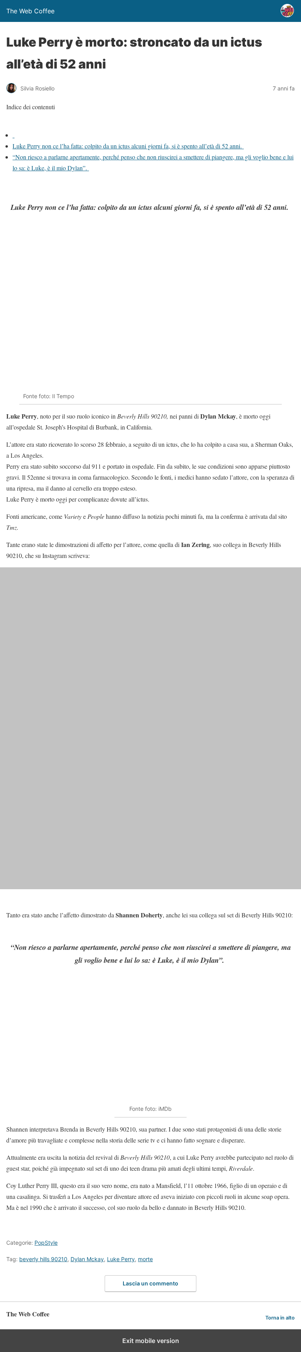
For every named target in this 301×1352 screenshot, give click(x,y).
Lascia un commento (150, 1283)
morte (145, 1259)
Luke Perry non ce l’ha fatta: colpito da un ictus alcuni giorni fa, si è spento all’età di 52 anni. (128, 146)
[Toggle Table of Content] (12, 124)
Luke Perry (121, 1259)
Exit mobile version (150, 1341)
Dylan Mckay (87, 1259)
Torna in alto (280, 1318)
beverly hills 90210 (43, 1259)
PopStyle (46, 1242)
